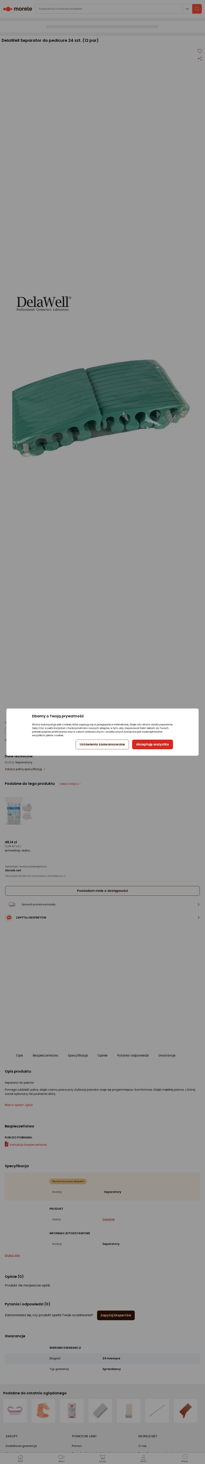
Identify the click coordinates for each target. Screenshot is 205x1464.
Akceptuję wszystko (152, 744)
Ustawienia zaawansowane (102, 744)
